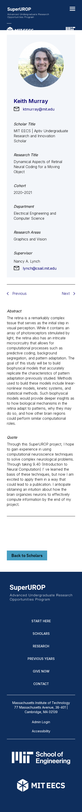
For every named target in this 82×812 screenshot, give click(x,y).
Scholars (41, 633)
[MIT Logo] (70, 31)
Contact (41, 684)
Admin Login (41, 722)
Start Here (41, 621)
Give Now (41, 671)
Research (41, 646)
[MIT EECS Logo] (20, 31)
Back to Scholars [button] (27, 555)
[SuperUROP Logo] (28, 13)
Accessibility (41, 731)
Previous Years (41, 659)
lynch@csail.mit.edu (39, 268)
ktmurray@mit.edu (38, 109)
